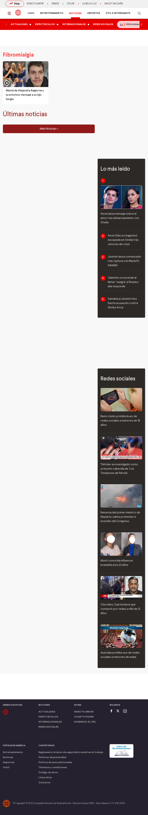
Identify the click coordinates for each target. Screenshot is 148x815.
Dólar (70, 4)
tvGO (31, 13)
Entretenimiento (13, 752)
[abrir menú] (10, 13)
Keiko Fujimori (35, 4)
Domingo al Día (85, 722)
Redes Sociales (48, 727)
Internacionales (50, 722)
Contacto (44, 782)
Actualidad (46, 712)
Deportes (8, 762)
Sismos (55, 4)
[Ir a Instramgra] (126, 711)
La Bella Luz (89, 4)
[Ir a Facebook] (112, 711)
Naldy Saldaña (114, 4)
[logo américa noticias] (18, 12)
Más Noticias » (49, 128)
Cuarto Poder (84, 717)
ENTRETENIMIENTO (51, 13)
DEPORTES (93, 13)
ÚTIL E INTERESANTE (118, 13)
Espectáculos (48, 717)
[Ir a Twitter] (119, 711)
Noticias (8, 757)
